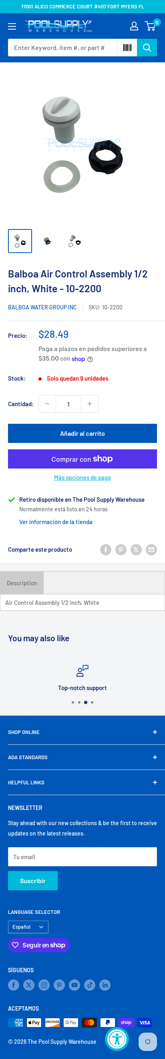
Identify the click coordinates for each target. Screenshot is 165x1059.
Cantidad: (21, 403)
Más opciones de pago (82, 477)
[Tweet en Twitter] (136, 549)
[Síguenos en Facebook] (13, 985)
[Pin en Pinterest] (121, 549)
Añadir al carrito (82, 433)
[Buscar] (147, 47)
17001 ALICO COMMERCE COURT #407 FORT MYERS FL (82, 6)
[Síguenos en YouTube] (74, 985)
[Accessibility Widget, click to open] (117, 1039)
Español (21, 926)
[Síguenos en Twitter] (28, 985)
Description (22, 582)
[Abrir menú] (12, 26)
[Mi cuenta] (134, 26)
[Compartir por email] (151, 549)
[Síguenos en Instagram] (44, 985)
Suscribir (33, 880)
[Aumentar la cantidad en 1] (89, 403)
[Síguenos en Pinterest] (59, 985)
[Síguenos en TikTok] (89, 985)
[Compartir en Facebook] (105, 549)
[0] (150, 26)
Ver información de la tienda (56, 521)
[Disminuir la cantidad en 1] (47, 403)
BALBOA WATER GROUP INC (42, 307)
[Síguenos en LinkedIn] (105, 985)
